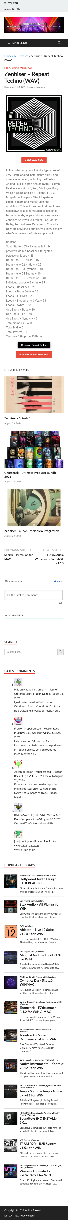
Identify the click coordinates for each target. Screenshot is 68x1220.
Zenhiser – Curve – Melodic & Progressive (31, 531)
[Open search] (59, 43)
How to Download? (24, 1215)
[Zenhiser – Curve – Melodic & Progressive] (34, 508)
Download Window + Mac (34, 354)
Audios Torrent (32, 1210)
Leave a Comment (36, 87)
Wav (30, 68)
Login (60, 581)
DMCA (8, 1215)
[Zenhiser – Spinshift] (34, 396)
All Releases (21, 55)
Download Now (34, 160)
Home (8, 55)
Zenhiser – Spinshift (17, 418)
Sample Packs (19, 68)
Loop (7, 68)
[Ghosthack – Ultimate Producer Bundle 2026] (34, 450)
